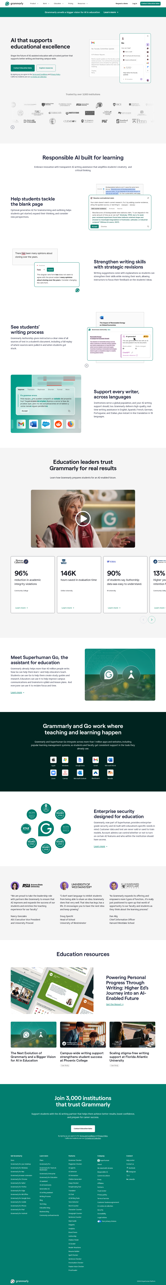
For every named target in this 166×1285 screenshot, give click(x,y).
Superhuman (104, 1160)
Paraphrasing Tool (75, 1187)
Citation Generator (75, 1179)
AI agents (72, 1168)
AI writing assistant (46, 1193)
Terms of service (103, 1198)
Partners (100, 1187)
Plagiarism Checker (75, 1164)
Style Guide (72, 1221)
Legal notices (102, 1218)
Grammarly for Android (19, 1213)
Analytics (72, 1229)
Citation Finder (74, 1240)
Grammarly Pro (45, 1164)
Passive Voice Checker (76, 1267)
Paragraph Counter (75, 1213)
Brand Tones (73, 1232)
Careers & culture (103, 1176)
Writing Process (45, 1196)
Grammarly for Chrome (19, 1179)
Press (99, 1180)
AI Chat (71, 1194)
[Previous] (143, 619)
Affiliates (100, 1183)
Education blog (45, 1208)
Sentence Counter (75, 1217)
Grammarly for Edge (18, 1191)
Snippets (72, 1225)
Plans (41, 1160)
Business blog (44, 1212)
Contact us (130, 1164)
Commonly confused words (49, 1215)
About (99, 1164)
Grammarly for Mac (17, 1172)
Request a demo (122, 4)
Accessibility (101, 1214)
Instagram (132, 1172)
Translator (72, 1191)
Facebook (132, 1168)
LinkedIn (132, 1179)
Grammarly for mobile (18, 1202)
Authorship (72, 1236)
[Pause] (12, 127)
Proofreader (73, 1270)
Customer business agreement (108, 1202)
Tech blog (43, 1204)
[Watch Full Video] (83, 518)
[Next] (151, 619)
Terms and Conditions (39, 74)
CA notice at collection (105, 1206)
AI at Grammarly (45, 1185)
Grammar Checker (75, 1160)
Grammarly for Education (48, 1177)
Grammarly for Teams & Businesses (48, 1169)
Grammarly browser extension (21, 1175)
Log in (134, 4)
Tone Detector (74, 1202)
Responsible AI (102, 1172)
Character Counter (75, 1210)
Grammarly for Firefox (18, 1187)
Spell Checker (73, 1255)
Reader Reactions (75, 1248)
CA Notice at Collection (38, 77)
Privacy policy (102, 1195)
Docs (12, 1160)
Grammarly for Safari (18, 1183)
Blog (41, 1200)
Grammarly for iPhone (18, 1206)
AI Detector (73, 1172)
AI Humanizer (73, 1175)
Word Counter (74, 1206)
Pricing (70, 4)
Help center (130, 1160)
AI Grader (72, 1244)
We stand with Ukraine (105, 1168)
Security (100, 1210)
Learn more (16, 692)
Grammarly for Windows (19, 1168)
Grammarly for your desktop (21, 1164)
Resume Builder (74, 1251)
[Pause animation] (86, 365)
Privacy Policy (55, 74)
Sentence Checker (75, 1259)
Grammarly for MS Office (19, 1194)
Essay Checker (74, 1183)
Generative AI (45, 1189)
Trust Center (101, 1191)
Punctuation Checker (76, 1263)
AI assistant (44, 1181)
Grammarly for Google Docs (20, 1198)
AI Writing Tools (74, 1198)
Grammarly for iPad (17, 1210)
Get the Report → (114, 1004)
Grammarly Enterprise (47, 1174)
